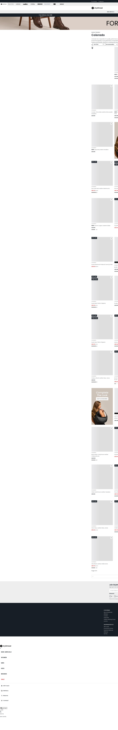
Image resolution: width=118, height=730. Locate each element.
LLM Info (106, 621)
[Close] (2, 710)
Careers (106, 616)
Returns (102, 1)
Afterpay (106, 632)
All (111, 596)
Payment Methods (108, 630)
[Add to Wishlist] (111, 86)
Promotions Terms (108, 628)
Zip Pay (105, 633)
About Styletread (108, 612)
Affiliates (106, 614)
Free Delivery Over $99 (45, 15)
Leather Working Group (109, 619)
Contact (95, 1)
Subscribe (106, 617)
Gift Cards (106, 626)
